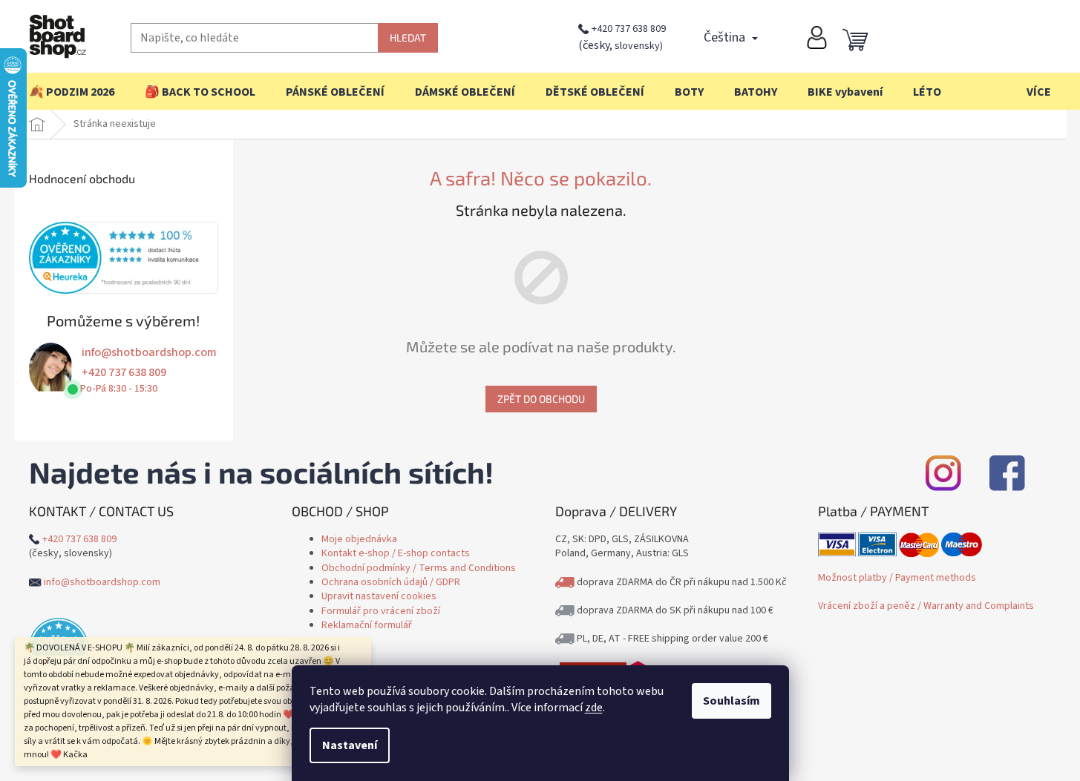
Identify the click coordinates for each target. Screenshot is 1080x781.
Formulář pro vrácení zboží (380, 611)
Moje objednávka (359, 539)
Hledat (408, 37)
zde (594, 707)
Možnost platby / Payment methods (897, 577)
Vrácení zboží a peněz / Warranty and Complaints (926, 606)
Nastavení (349, 745)
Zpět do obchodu (541, 398)
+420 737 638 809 (629, 29)
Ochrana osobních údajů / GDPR (390, 582)
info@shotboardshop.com (149, 352)
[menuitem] (71, 92)
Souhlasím (731, 701)
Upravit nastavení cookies (378, 596)
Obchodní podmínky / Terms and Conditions (418, 568)
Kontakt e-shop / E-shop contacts (395, 553)
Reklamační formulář (366, 625)
